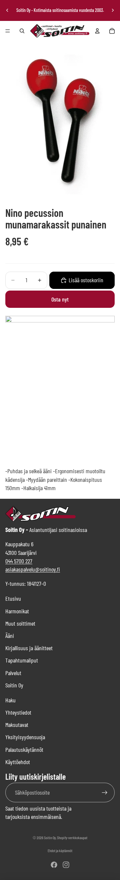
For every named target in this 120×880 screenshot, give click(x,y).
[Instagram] (66, 865)
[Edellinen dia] (7, 10)
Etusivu (13, 598)
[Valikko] (7, 31)
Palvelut (13, 672)
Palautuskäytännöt (24, 749)
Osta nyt (60, 299)
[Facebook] (54, 865)
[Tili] (97, 31)
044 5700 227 (18, 561)
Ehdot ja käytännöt (60, 850)
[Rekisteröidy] (105, 792)
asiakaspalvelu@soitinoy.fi (32, 569)
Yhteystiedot (18, 712)
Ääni (9, 635)
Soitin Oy (14, 685)
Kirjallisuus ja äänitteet (29, 648)
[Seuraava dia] (112, 10)
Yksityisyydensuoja (25, 737)
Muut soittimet (20, 623)
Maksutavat (16, 724)
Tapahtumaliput (21, 660)
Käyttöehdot (17, 761)
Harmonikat (17, 611)
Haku (10, 700)
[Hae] (22, 31)
